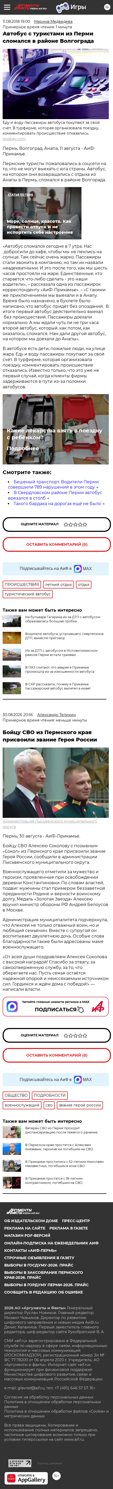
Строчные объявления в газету (39, 1257)
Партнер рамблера (49, 1463)
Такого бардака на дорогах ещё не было (57, 503)
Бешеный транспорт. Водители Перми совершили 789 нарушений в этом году (53, 484)
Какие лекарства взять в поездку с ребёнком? (54, 434)
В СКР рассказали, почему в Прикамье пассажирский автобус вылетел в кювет (58, 686)
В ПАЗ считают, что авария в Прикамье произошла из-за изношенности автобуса (59, 669)
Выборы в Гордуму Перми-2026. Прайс (46, 1285)
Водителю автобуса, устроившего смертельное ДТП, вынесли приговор (64, 636)
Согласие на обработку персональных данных (48, 1397)
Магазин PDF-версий (27, 1235)
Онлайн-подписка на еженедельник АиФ (51, 1243)
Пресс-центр (76, 1220)
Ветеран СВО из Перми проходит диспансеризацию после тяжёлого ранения (61, 1130)
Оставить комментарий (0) (57, 544)
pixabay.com (14, 138)
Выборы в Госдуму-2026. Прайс (38, 1265)
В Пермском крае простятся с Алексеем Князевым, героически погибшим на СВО (59, 1147)
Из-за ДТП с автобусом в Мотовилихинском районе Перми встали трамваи (61, 653)
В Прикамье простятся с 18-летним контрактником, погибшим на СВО (54, 1181)
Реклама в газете (68, 1228)
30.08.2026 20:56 (18, 714)
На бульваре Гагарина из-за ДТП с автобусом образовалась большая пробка (62, 619)
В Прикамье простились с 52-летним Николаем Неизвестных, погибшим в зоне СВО (64, 1164)
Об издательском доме (31, 1220)
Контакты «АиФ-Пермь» (30, 1250)
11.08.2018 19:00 (16, 21)
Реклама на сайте (24, 1228)
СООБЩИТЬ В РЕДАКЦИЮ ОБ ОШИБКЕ (43, 1292)
